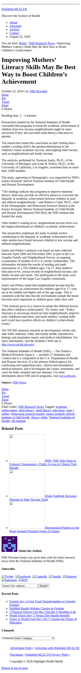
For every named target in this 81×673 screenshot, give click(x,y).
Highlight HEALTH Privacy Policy (47, 654)
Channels (7, 638)
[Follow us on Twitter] (8, 576)
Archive (14, 29)
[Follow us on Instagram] (9, 580)
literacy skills (39, 417)
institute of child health (16, 417)
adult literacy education (50, 410)
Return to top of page (15, 668)
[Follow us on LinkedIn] (39, 576)
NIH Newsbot (38, 91)
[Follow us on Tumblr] (55, 576)
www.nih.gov (67, 375)
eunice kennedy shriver (60, 413)
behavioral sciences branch (27, 413)
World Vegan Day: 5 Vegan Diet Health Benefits (39, 615)
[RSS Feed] (23, 580)
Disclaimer (16, 654)
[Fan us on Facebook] (23, 576)
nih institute (18, 421)
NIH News (19, 382)
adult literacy (26, 410)
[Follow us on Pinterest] (69, 576)
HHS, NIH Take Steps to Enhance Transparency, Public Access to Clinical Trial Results (42, 464)
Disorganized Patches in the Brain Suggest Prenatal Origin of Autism (44, 529)
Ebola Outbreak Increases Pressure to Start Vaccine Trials (43, 497)
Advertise (15, 26)
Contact (14, 33)
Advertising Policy (21, 648)
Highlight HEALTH (14, 9)
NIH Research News (31, 406)
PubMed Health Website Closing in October (36, 608)
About (13, 22)
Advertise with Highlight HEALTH (57, 648)
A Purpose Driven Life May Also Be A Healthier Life (42, 612)
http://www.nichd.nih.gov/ (18, 344)
